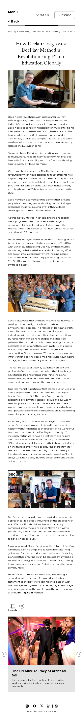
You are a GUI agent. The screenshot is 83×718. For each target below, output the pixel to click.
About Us (42, 15)
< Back (13, 21)
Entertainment (41, 31)
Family (56, 31)
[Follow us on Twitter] (41, 706)
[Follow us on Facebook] (34, 706)
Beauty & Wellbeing (19, 31)
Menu (13, 12)
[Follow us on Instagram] (27, 706)
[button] (4, 654)
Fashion (67, 31)
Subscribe (65, 15)
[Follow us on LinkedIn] (48, 706)
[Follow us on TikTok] (56, 706)
